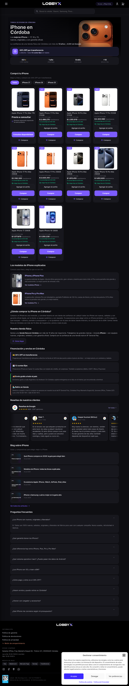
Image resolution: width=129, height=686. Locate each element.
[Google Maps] (13, 669)
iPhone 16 (39, 82)
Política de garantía (9, 633)
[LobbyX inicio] (51, 4)
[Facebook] (8, 669)
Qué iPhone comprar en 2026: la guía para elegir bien (44, 456)
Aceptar (74, 676)
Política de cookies (85, 682)
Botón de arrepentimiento (15, 643)
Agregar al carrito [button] (50, 128)
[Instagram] (3, 669)
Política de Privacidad (101, 682)
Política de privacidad (10, 640)
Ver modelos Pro (31, 303)
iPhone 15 (52, 82)
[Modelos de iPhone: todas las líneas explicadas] (16, 471)
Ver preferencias (115, 676)
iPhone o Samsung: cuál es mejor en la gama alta (42, 495)
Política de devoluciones (11, 636)
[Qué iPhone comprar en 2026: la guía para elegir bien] (16, 458)
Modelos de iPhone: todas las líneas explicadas (42, 469)
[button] (124, 655)
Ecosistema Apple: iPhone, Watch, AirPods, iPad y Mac (45, 482)
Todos (14, 82)
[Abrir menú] (6, 4)
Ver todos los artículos (18, 506)
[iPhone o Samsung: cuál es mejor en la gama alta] (16, 497)
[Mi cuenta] (117, 3)
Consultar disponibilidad (23, 134)
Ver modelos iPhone (32, 285)
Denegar (94, 676)
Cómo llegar (19, 341)
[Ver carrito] (122, 3)
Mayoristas (104, 4)
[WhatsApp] (18, 669)
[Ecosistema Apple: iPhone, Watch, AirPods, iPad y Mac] (16, 484)
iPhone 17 (26, 82)
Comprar (50, 134)
